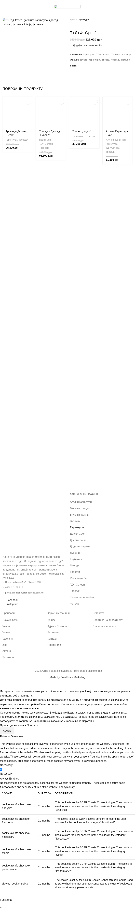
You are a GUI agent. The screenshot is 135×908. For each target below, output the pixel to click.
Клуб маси (76, 559)
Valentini (7, 638)
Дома (72, 19)
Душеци (75, 552)
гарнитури (94, 59)
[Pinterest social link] (88, 65)
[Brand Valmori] (51, 473)
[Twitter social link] (84, 65)
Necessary (6, 773)
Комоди (74, 565)
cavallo (83, 59)
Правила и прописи (104, 626)
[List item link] (34, 549)
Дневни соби (78, 540)
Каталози (53, 632)
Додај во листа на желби (87, 45)
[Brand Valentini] (84, 473)
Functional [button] (6, 899)
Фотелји (126, 54)
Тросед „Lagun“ (81, 131)
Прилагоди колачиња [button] (13, 725)
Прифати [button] (32, 725)
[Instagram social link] (69, 2)
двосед (105, 59)
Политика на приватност (107, 620)
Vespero (7, 626)
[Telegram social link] (96, 65)
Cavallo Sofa (10, 620)
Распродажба (78, 578)
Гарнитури (83, 19)
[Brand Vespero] (17, 473)
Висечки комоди (79, 508)
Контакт (52, 638)
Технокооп (8, 657)
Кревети (75, 571)
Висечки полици (79, 514)
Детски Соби (77, 533)
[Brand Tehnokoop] (117, 473)
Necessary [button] (6, 765)
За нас (51, 620)
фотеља (125, 59)
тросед (115, 59)
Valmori (6, 632)
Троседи (115, 54)
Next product (131, 19)
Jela (4, 644)
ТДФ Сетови (102, 54)
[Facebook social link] (66, 2)
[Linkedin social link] (92, 65)
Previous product (124, 19)
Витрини (75, 521)
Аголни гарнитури (116, 139)
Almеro (6, 651)
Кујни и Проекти (57, 626)
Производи (54, 644)
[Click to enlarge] (8, 21)
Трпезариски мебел (82, 597)
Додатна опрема (80, 546)
